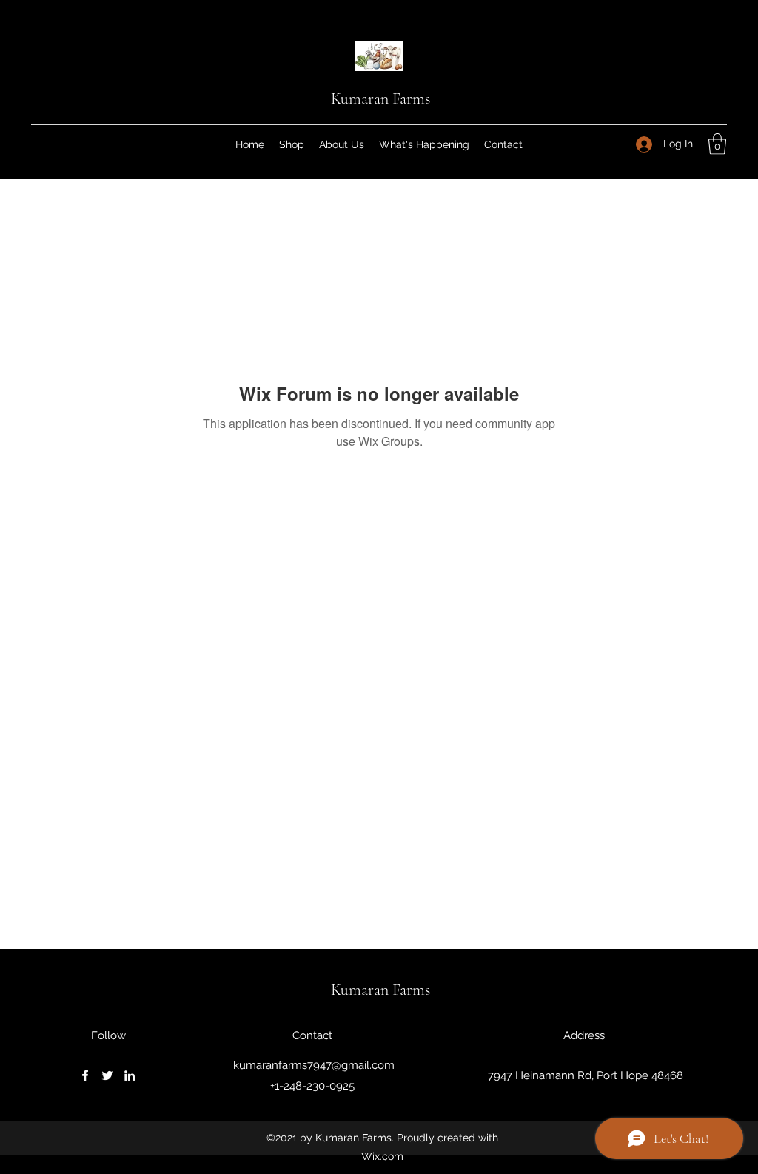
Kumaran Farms (380, 98)
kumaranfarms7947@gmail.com (314, 1065)
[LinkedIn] (129, 1075)
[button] (717, 144)
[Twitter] (107, 1075)
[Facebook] (85, 1075)
